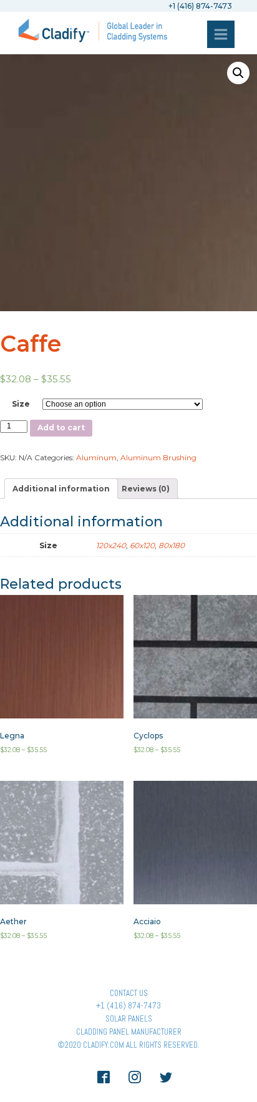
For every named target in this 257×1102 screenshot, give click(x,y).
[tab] (61, 488)
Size (21, 403)
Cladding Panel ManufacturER (129, 1032)
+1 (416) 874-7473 (128, 1005)
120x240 (111, 545)
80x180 (171, 545)
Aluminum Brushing (158, 457)
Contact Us (129, 993)
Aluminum (96, 457)
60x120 (142, 545)
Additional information (61, 488)
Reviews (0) (146, 488)
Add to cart (61, 427)
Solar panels (128, 1018)
